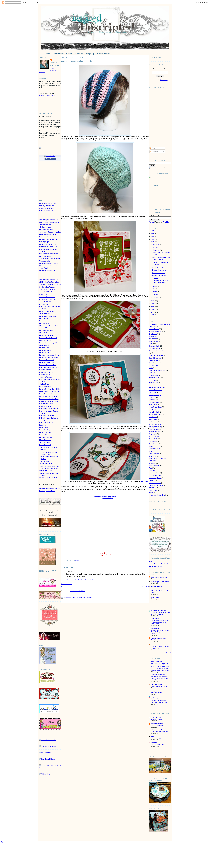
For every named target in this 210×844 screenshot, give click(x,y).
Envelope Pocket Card (46, 360)
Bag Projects (153, 334)
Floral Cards (152, 392)
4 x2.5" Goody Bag (45, 302)
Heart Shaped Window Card (48, 244)
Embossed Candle (45, 350)
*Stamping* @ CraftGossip (160, 582)
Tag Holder (42, 449)
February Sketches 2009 (47, 206)
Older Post (145, 587)
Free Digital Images (155, 395)
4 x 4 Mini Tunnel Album (47, 297)
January (155, 297)
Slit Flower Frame (45, 256)
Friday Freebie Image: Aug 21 (160, 731)
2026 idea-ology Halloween (159, 738)
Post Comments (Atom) (77, 591)
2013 (153, 239)
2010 (153, 303)
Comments (155, 152)
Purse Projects (153, 444)
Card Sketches (153, 341)
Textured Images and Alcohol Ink (49, 258)
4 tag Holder (43, 294)
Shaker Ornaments (45, 440)
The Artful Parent (157, 661)
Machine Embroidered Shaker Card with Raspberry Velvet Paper (160, 632)
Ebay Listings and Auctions (157, 370)
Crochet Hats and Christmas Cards (76, 61)
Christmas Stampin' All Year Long (159, 351)
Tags (150, 468)
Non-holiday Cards (158, 267)
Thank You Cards (154, 473)
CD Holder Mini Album (46, 333)
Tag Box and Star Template (48, 447)
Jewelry (151, 409)
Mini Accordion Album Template (49, 401)
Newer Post (65, 587)
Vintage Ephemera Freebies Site (159, 564)
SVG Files (152, 463)
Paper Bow (42, 425)
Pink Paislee (155, 618)
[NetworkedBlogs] (50, 156)
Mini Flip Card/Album (46, 404)
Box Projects (153, 339)
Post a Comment (66, 584)
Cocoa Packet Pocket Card (48, 338)
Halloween (152, 400)
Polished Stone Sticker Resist (48, 254)
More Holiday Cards (158, 273)
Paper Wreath (43, 427)
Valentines (152, 488)
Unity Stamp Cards (155, 483)
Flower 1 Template (45, 370)
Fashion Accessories (155, 390)
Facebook (152, 385)
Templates (152, 470)
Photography (153, 434)
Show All (168, 602)
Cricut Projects (153, 363)
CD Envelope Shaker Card (47, 229)
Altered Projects (154, 329)
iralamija (154, 743)
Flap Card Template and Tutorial (49, 367)
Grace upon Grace (156, 719)
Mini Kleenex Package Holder (48, 408)
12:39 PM (78, 560)
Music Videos (153, 419)
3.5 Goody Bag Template (47, 287)
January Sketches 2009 (46, 208)
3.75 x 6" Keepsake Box (47, 289)
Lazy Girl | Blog (156, 684)
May (154, 289)
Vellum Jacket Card (45, 470)
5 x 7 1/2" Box (43, 304)
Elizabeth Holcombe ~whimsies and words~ (159, 675)
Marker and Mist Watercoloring (49, 399)
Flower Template (44, 374)
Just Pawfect (154, 640)
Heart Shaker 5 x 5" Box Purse (49, 391)
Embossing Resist (45, 237)
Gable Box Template (45, 377)
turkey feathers (156, 691)
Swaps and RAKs (154, 465)
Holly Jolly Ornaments (157, 725)
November (156, 244)
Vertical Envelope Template (48, 477)
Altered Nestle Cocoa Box (47, 316)
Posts (153, 148)
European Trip (153, 382)
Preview (151, 222)
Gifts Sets (152, 397)
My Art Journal (153, 422)
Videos (151, 492)
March (155, 292)
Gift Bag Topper (44, 242)
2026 (153, 231)
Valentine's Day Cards (156, 485)
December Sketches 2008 (47, 203)
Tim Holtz (154, 736)
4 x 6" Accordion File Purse (48, 299)
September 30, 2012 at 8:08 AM (79, 579)
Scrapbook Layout (154, 446)
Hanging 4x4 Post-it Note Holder (49, 389)
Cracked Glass (44, 345)
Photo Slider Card (45, 432)
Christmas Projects (155, 348)
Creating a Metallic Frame (47, 234)
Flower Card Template (46, 372)
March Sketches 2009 (46, 210)
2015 (153, 233)
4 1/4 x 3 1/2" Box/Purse (47, 292)
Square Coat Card (45, 445)
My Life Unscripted (155, 424)
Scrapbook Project (154, 449)
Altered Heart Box (45, 224)
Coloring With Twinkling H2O (48, 343)
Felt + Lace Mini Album (157, 744)
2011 (153, 301)
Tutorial (151, 480)
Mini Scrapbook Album (156, 414)
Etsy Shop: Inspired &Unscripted (105, 496)
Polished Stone (44, 435)
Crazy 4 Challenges (155, 358)
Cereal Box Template (46, 335)
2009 (153, 306)
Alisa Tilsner (155, 597)
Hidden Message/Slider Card (48, 394)
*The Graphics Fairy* (158, 730)
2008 (153, 309)
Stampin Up (152, 456)
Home (105, 587)
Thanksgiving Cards (155, 475)
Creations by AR (154, 360)
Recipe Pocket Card (45, 437)
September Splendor (157, 692)
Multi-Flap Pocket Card (46, 422)
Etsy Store (152, 380)
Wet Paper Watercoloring (47, 270)
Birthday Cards (153, 336)
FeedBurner (164, 80)
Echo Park (152, 373)
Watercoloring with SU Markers (49, 263)
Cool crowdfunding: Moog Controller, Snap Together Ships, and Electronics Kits (159, 700)
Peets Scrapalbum (157, 723)
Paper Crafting (153, 429)
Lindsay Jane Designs (158, 638)
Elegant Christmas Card (159, 270)
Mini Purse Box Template (47, 415)
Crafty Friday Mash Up (156, 355)
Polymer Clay (153, 441)
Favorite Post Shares (155, 566)
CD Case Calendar (45, 227)
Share (3, 842)
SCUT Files (152, 451)
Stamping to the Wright (159, 577)
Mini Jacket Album (45, 406)
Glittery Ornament (45, 386)
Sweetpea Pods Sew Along (159, 686)
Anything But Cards (155, 331)
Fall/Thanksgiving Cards (156, 387)
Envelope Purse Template (47, 365)
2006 (153, 315)
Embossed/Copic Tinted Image (49, 357)
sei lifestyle (155, 628)
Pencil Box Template (45, 430)
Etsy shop (144, 481)
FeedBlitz (166, 222)
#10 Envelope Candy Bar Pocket (49, 220)
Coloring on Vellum (45, 340)
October (155, 247)
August (155, 286)
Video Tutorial (153, 490)
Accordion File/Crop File (47, 311)
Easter (151, 368)
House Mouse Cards (155, 407)
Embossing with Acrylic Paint (48, 239)
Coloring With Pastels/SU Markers (50, 232)
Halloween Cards (154, 402)
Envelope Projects (154, 377)
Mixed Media (153, 417)
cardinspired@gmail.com (47, 95)
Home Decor (153, 404)
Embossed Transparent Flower (49, 355)
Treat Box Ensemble (45, 463)
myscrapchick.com (155, 427)
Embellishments (154, 375)
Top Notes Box (44, 461)
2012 (153, 242)
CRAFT (153, 697)
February (156, 294)
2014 (153, 236)
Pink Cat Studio (154, 436)
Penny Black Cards (155, 431)
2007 (153, 312)
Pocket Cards (153, 439)
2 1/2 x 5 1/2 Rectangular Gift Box (50, 284)
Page (108, 498)
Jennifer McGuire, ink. (158, 610)
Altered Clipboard (44, 313)
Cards (150, 343)
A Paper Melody (156, 586)
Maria (54, 60)
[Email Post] (81, 560)
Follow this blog (50, 159)
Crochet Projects (154, 365)
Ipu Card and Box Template (48, 396)
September (156, 250)
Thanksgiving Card (45, 261)
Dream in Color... (157, 717)
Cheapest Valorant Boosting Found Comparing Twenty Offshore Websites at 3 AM (159, 622)
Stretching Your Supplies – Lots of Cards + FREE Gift (160, 613)
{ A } (152, 644)
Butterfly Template (45, 323)
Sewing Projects (154, 453)
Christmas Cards (154, 346)
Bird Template (43, 318)
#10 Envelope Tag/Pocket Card (49, 222)
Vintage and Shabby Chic (157, 495)
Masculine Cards (154, 412)
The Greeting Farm (155, 478)
